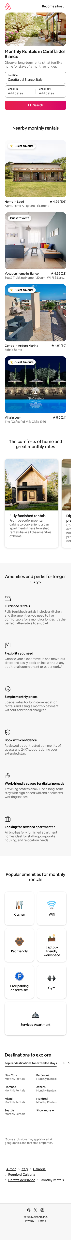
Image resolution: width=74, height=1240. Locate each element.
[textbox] (20, 93)
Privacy (29, 1221)
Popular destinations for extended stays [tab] (31, 1063)
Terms (42, 1221)
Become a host (53, 6)
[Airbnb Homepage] (8, 6)
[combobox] (35, 79)
